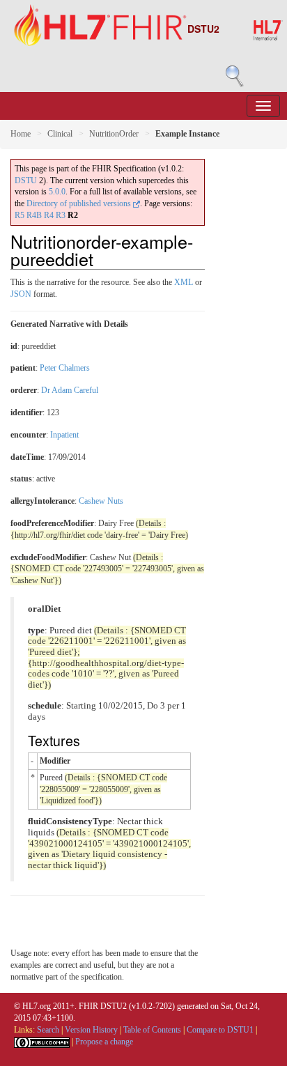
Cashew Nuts (101, 501)
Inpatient (64, 435)
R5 (19, 215)
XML (183, 282)
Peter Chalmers (65, 368)
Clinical (59, 134)
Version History (91, 1030)
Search (48, 1030)
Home (20, 134)
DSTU (26, 180)
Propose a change (104, 1041)
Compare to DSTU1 (220, 1030)
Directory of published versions (79, 203)
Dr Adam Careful (69, 390)
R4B (34, 215)
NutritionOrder (114, 134)
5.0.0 (57, 191)
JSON (20, 294)
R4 (49, 215)
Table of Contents (152, 1030)
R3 (60, 215)
